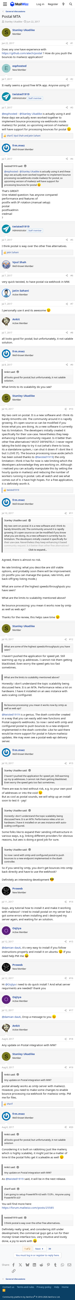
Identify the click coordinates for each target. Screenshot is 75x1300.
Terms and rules (25, 1287)
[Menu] (5, 4)
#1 (71, 43)
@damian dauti (11, 947)
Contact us (8, 1287)
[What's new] (63, 4)
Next (38, 1248)
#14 (71, 901)
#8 (71, 332)
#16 (71, 978)
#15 (71, 941)
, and (23, 135)
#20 (71, 1127)
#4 (71, 158)
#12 (71, 639)
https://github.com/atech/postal (22, 53)
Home (65, 1287)
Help (56, 1287)
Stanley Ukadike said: (15, 520)
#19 (71, 1067)
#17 (71, 1010)
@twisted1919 (44, 457)
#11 (71, 513)
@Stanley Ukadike (30, 113)
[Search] (70, 4)
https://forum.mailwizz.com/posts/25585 (28, 1207)
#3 (71, 107)
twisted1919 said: (13, 166)
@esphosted (9, 113)
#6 (71, 275)
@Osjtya (10, 984)
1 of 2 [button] (27, 1248)
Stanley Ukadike (13, 21)
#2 (71, 79)
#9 (71, 364)
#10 (71, 408)
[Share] (66, 43)
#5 (71, 239)
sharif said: (10, 1188)
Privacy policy (44, 1287)
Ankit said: (9, 372)
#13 (71, 763)
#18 (71, 1038)
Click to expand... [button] (38, 549)
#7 (71, 303)
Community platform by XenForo (31, 1296)
